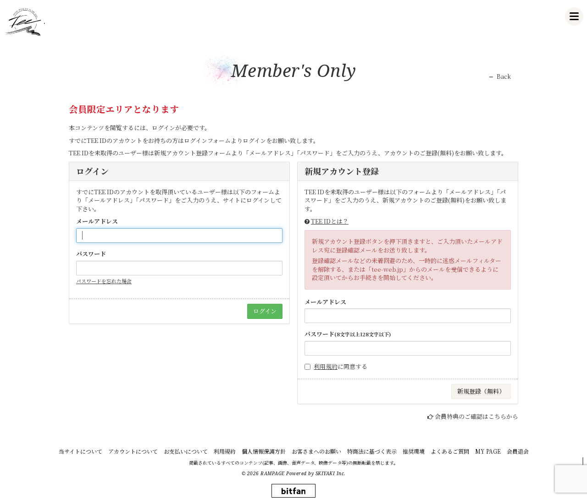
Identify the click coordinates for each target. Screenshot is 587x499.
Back (504, 76)
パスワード (91, 254)
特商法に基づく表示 (372, 451)
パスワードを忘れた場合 (104, 281)
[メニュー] (574, 16)
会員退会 (518, 451)
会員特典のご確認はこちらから (476, 416)
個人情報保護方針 (264, 451)
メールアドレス (97, 221)
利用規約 (326, 366)
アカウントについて (133, 451)
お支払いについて (186, 451)
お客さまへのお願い (316, 451)
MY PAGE (488, 451)
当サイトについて (80, 451)
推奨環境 (414, 451)
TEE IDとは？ (330, 221)
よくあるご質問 (450, 451)
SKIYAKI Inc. (331, 473)
